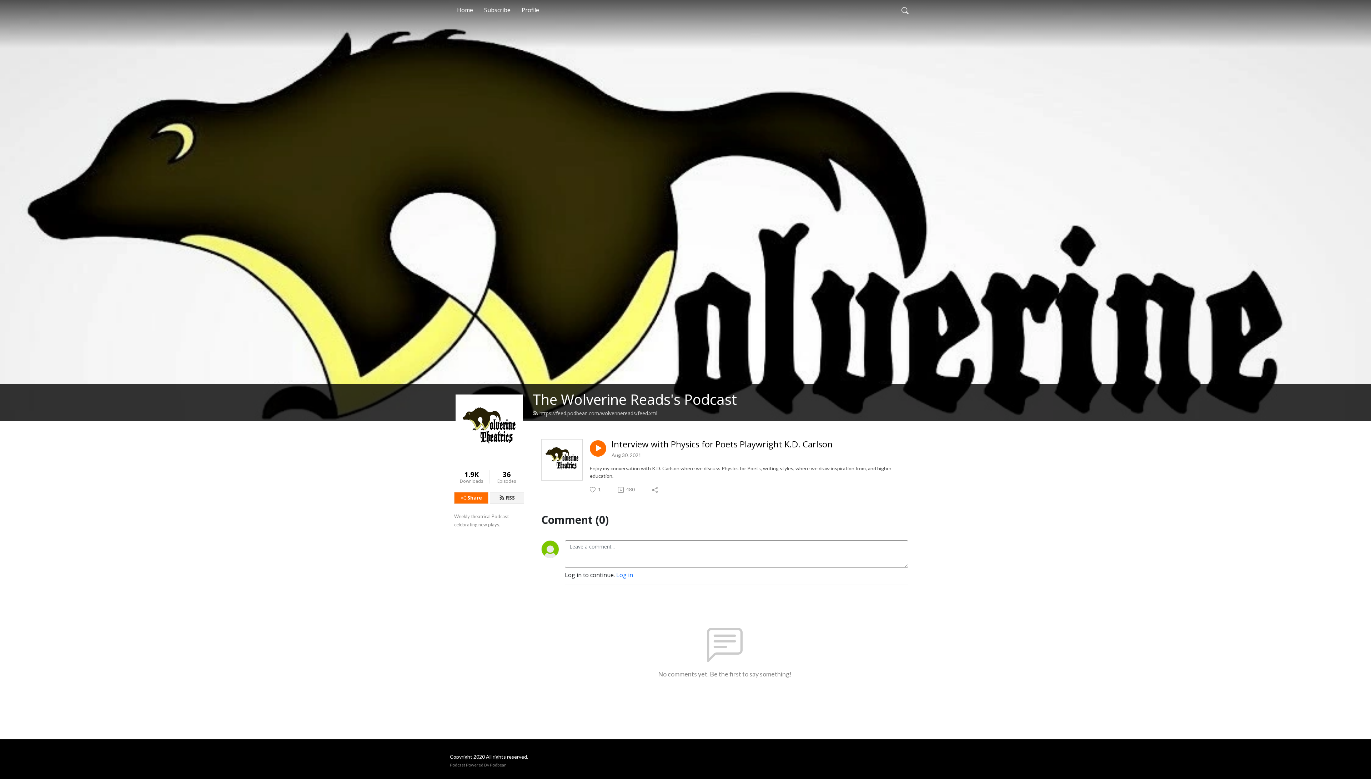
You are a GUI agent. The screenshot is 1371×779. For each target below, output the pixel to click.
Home (465, 10)
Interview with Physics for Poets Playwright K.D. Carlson (722, 444)
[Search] (905, 10)
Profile (530, 10)
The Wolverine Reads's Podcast (635, 399)
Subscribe (497, 10)
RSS (510, 497)
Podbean (498, 765)
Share (474, 497)
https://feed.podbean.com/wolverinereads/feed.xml (598, 413)
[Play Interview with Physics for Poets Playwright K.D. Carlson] (598, 448)
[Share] (655, 489)
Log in (624, 575)
